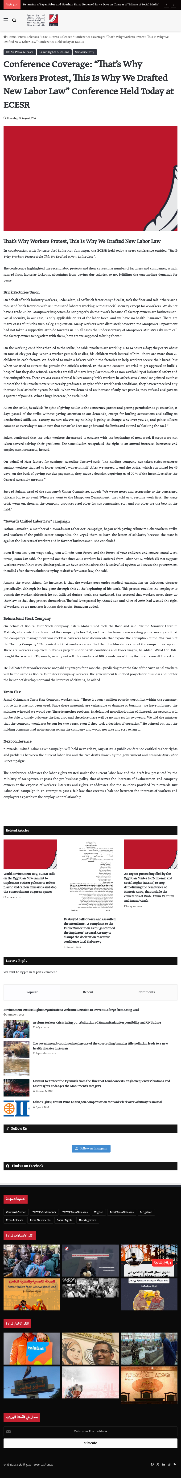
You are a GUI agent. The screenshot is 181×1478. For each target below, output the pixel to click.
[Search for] (14, 22)
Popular (32, 992)
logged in (26, 972)
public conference (130, 749)
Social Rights (64, 1220)
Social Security (84, 52)
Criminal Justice (16, 1212)
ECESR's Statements (44, 1212)
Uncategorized (87, 1220)
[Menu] (6, 22)
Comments (147, 992)
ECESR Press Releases (56, 37)
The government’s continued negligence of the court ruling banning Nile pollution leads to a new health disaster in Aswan (100, 1046)
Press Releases (28, 37)
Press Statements (40, 1220)
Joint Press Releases (122, 1212)
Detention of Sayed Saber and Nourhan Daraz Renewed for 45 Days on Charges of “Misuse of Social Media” (91, 4)
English (98, 1212)
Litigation (146, 1212)
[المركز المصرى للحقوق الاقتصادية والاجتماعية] (42, 20)
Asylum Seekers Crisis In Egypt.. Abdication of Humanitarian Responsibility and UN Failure (97, 1023)
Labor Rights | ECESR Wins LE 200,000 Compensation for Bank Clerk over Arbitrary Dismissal (97, 1102)
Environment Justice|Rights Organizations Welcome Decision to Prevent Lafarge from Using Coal (71, 1010)
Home (11, 37)
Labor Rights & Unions (54, 52)
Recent (88, 992)
